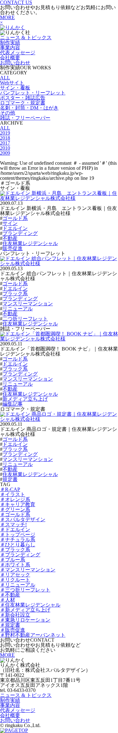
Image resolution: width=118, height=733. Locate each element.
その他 (7, 112)
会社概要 (10, 57)
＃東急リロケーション (25, 620)
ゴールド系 (15, 218)
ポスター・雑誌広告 (22, 97)
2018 (5, 138)
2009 (5, 153)
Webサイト (12, 82)
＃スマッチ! (13, 524)
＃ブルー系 (12, 559)
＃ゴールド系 (15, 514)
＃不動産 (10, 594)
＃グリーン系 (15, 509)
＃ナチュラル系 (17, 539)
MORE (7, 17)
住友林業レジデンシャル (30, 243)
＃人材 (7, 599)
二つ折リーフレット (25, 318)
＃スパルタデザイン (22, 519)
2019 (5, 133)
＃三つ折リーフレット (25, 589)
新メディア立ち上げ (25, 399)
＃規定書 (10, 625)
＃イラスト (12, 494)
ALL (5, 77)
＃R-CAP (10, 489)
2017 (5, 143)
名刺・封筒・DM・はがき (29, 107)
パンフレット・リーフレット (32, 92)
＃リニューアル (17, 584)
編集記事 (13, 404)
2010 (5, 148)
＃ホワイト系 (15, 564)
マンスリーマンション (28, 303)
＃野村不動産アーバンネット (32, 635)
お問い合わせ (15, 62)
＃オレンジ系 (15, 499)
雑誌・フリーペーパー (25, 117)
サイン (10, 223)
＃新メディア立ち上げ (25, 610)
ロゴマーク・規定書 (22, 102)
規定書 (10, 479)
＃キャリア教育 (17, 504)
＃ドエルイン (15, 529)
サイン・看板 (15, 87)
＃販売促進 (12, 630)
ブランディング (20, 233)
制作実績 (10, 42)
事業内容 (10, 47)
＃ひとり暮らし (17, 544)
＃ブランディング (20, 554)
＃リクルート (15, 579)
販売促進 (13, 248)
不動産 (10, 238)
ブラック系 (15, 293)
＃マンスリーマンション (27, 569)
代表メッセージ (17, 52)
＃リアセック (15, 574)
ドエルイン (15, 228)
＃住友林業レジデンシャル (30, 604)
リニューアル (18, 308)
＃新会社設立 (15, 615)
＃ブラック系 (15, 549)
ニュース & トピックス (26, 37)
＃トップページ (17, 534)
